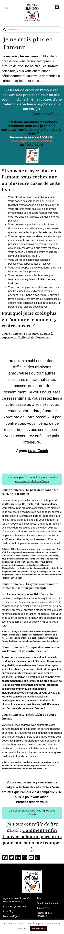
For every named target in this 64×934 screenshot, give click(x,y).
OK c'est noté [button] (38, 928)
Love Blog (8, 911)
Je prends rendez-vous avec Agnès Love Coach (32, 812)
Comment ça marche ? (14, 906)
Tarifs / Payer (43, 908)
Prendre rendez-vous (47, 903)
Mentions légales (11, 916)
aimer (26, 602)
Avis (39, 898)
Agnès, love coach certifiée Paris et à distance (16, 900)
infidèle (32, 617)
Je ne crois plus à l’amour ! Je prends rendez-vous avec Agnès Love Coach (32, 479)
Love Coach (38, 450)
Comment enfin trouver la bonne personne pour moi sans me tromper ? (32, 839)
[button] (6, 6)
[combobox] (32, 29)
